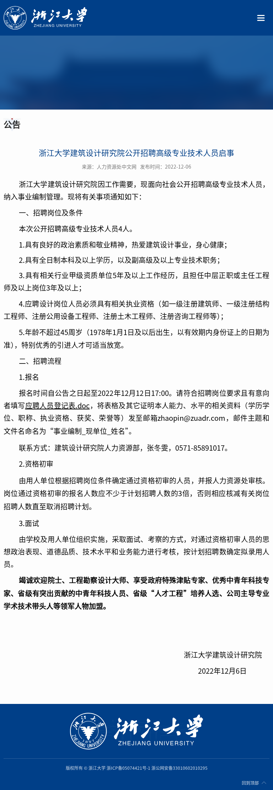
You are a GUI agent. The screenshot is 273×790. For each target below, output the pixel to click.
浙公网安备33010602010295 (179, 768)
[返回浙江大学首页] (56, 17)
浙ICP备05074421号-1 (128, 768)
